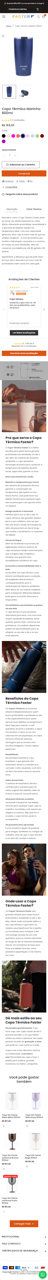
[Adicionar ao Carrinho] (4, 1126)
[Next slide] (44, 309)
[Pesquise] (39, 16)
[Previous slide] (4, 309)
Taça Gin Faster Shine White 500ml (11, 1116)
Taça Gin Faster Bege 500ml (33, 1156)
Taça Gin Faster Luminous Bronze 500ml (10, 1157)
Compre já (24, 173)
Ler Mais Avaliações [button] (24, 332)
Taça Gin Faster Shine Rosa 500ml (34, 1116)
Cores (4, 130)
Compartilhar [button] (11, 187)
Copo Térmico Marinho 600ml (28, 26)
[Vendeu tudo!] (4, 1212)
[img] (14, 287)
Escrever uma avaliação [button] (24, 353)
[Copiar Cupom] (37, 9)
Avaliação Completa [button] (19, 323)
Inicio (8, 26)
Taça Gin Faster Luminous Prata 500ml (10, 1200)
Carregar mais (22, 1223)
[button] (7, 120)
